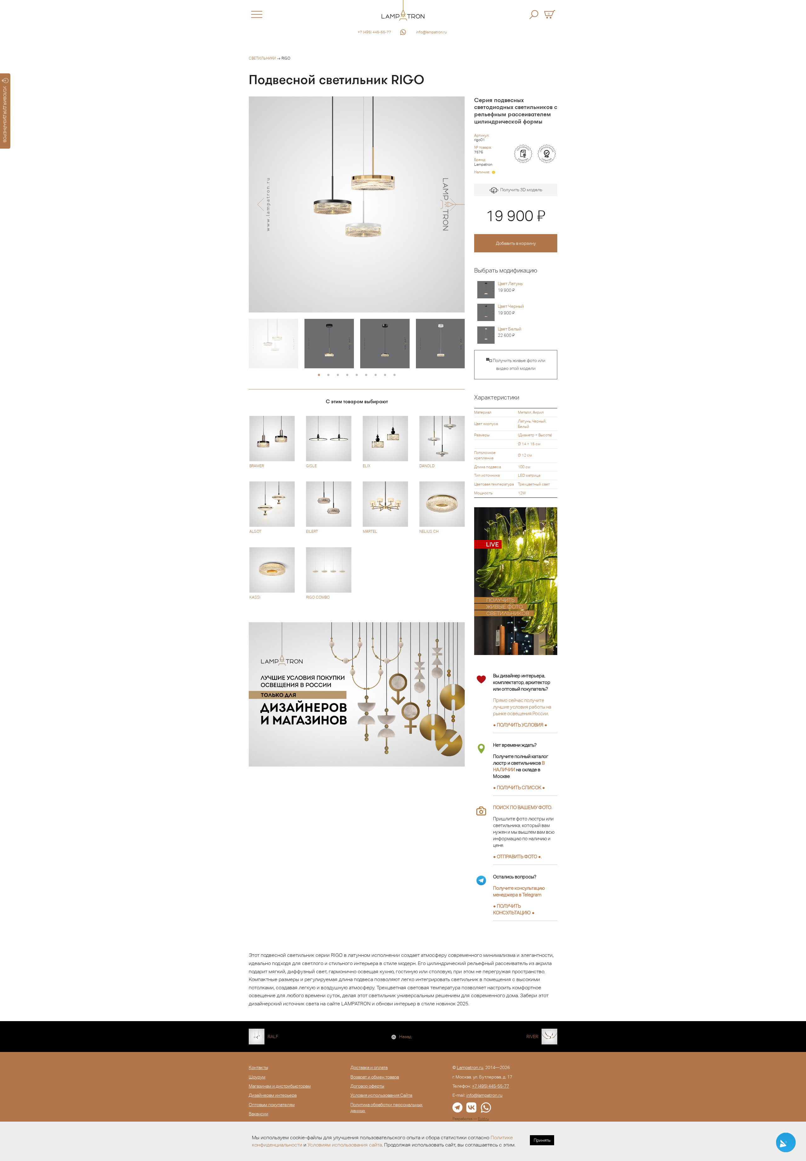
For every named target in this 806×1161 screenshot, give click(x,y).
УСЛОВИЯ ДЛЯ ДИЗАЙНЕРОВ (5, 114)
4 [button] (347, 375)
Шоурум (257, 1076)
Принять (542, 1140)
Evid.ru (483, 1119)
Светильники (262, 58)
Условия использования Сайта (381, 1095)
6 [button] (366, 375)
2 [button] (328, 375)
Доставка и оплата (369, 1067)
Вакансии (258, 1113)
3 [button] (338, 375)
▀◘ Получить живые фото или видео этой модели (515, 364)
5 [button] (357, 375)
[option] (357, 204)
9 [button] (394, 375)
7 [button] (375, 375)
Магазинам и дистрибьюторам (280, 1086)
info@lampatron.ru (431, 32)
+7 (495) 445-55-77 (374, 32)
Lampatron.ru (470, 1067)
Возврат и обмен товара (374, 1076)
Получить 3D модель (520, 189)
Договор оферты (367, 1086)
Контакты (258, 1067)
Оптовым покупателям (272, 1104)
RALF (273, 1036)
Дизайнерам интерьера (273, 1095)
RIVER (532, 1036)
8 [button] (385, 375)
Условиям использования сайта (345, 1145)
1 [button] (319, 375)
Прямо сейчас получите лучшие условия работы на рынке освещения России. (522, 707)
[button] (260, 204)
